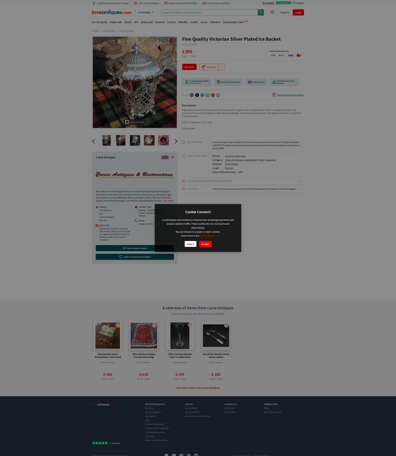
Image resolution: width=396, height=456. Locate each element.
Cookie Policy (207, 235)
